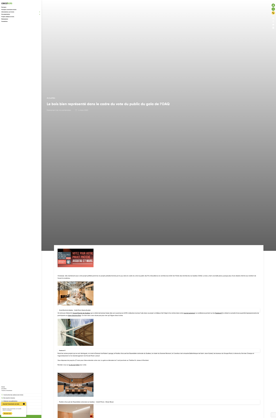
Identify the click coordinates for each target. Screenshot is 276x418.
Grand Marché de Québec (81, 313)
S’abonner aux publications (10, 401)
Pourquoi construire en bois (8, 9)
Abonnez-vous (7, 413)
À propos (3, 7)
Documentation (5, 14)
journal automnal (189, 313)
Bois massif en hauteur (9, 398)
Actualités (3, 388)
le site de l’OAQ (74, 365)
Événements (4, 19)
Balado (3, 387)
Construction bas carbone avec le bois (13, 395)
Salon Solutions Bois (74, 315)
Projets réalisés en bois (7, 16)
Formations (4, 21)
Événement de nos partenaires (59, 110)
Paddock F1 (219, 313)
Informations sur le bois (7, 12)
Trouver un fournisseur (6, 390)
